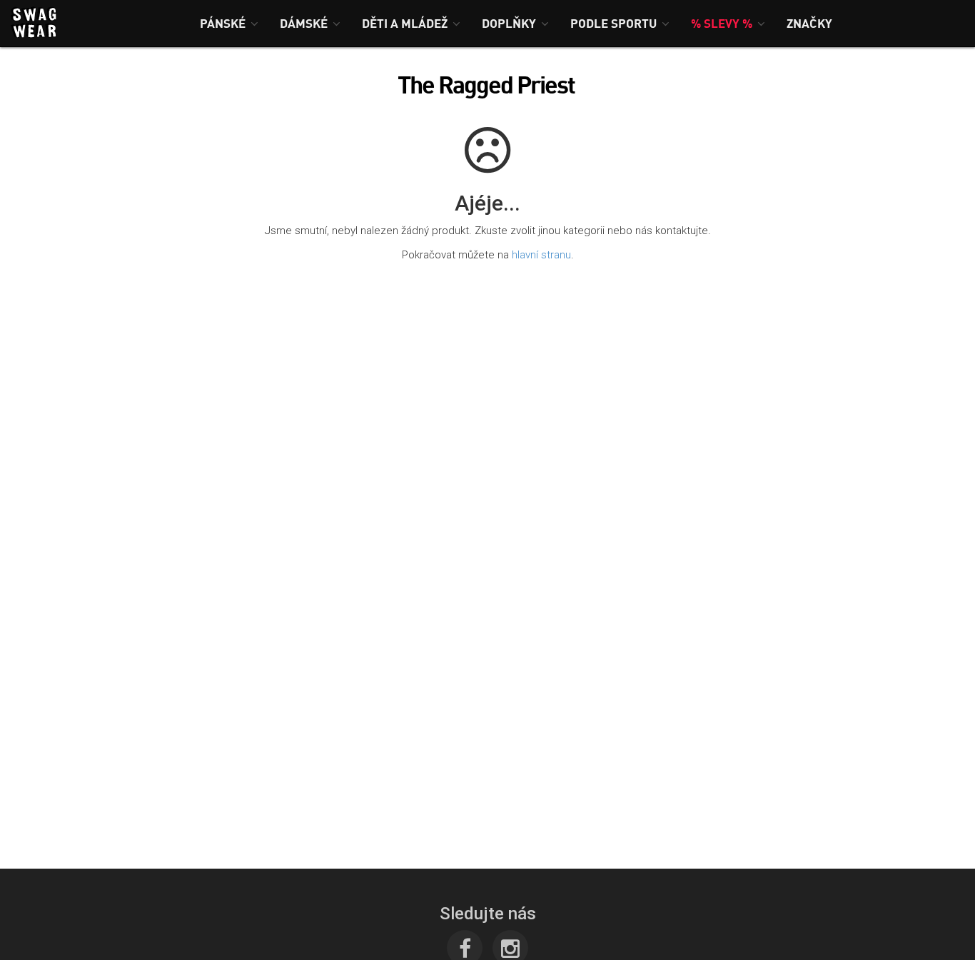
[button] (229, 23)
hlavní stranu (541, 254)
